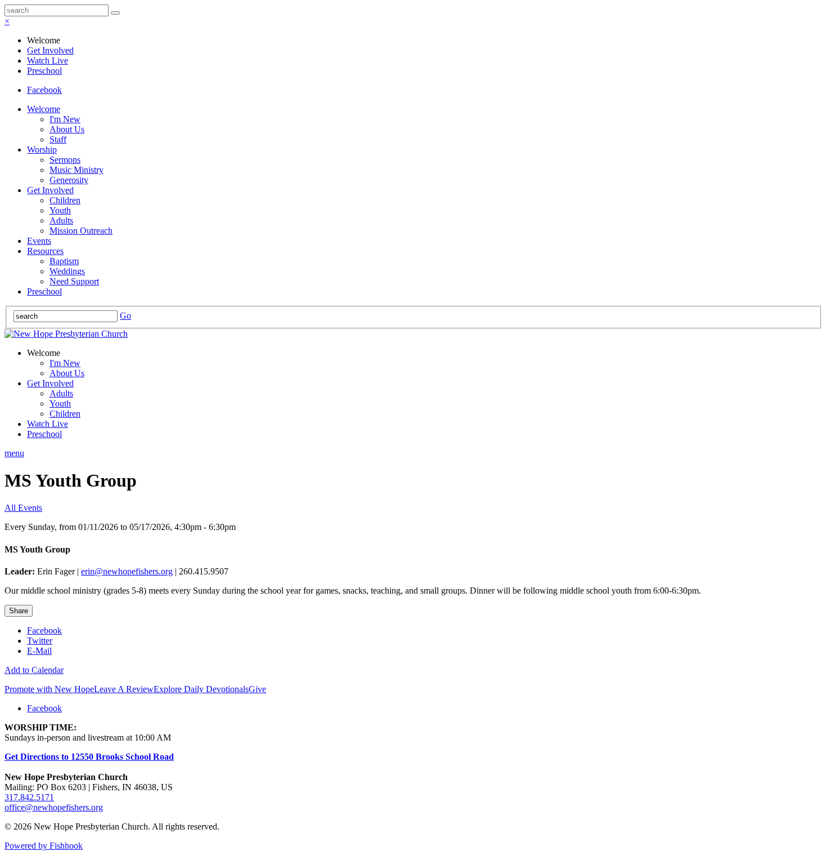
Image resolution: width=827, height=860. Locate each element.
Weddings (67, 271)
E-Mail (39, 651)
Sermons (65, 159)
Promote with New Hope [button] (49, 689)
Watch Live (47, 60)
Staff (58, 139)
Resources (45, 251)
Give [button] (257, 689)
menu (14, 453)
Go (125, 315)
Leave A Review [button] (124, 689)
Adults (61, 220)
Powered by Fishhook (44, 845)
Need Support (74, 281)
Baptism (64, 261)
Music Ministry (77, 170)
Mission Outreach (81, 230)
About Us (67, 129)
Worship (42, 149)
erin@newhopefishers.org (127, 571)
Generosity (69, 180)
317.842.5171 (29, 797)
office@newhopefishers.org (54, 807)
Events (39, 241)
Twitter (39, 640)
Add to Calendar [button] (34, 670)
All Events (23, 508)
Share (18, 611)
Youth (60, 210)
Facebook (44, 90)
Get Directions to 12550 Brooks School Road (89, 756)
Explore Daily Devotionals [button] (201, 689)
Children (65, 200)
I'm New (65, 119)
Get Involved (50, 50)
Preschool (44, 70)
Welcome (43, 109)
